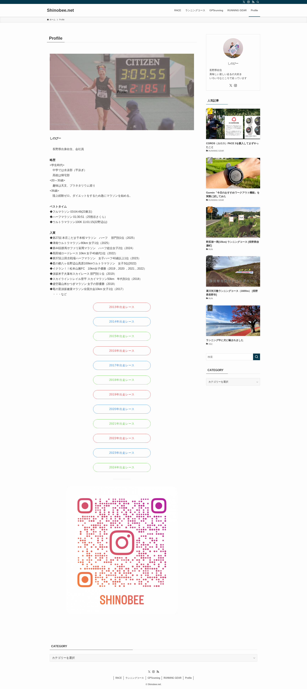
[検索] (257, 2)
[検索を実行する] (256, 356)
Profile (188, 678)
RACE (118, 678)
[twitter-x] (244, 2)
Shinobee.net (60, 10)
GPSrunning (154, 678)
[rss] (253, 2)
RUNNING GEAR (172, 678)
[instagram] (248, 2)
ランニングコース (134, 678)
